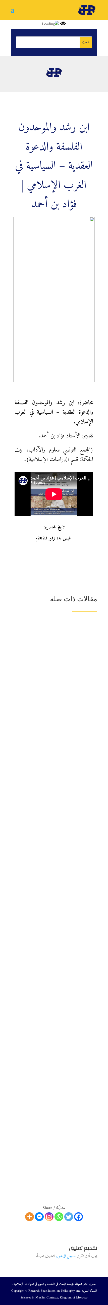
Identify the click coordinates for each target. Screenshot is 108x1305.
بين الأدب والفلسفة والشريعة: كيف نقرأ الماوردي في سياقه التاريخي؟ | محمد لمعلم (57, 708)
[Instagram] (49, 1216)
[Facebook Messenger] (39, 1216)
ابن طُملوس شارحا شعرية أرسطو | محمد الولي (62, 993)
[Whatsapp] (59, 1216)
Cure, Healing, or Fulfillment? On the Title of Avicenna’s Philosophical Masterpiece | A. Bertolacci (55, 768)
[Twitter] (68, 1216)
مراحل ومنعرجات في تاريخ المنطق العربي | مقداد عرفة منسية (55, 1146)
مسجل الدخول (66, 1256)
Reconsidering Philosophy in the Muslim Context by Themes (59, 650)
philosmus (56, 658)
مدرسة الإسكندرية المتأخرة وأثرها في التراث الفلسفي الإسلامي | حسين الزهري (57, 828)
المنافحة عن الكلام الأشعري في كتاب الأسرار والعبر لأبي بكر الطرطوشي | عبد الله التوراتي (55, 944)
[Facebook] (78, 1216)
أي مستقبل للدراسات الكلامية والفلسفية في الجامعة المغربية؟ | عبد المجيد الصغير (58, 1095)
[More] (29, 1216)
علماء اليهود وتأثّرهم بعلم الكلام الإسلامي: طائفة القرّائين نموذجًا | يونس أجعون (56, 886)
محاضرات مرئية (74, 658)
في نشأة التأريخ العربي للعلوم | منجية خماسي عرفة (59, 1039)
